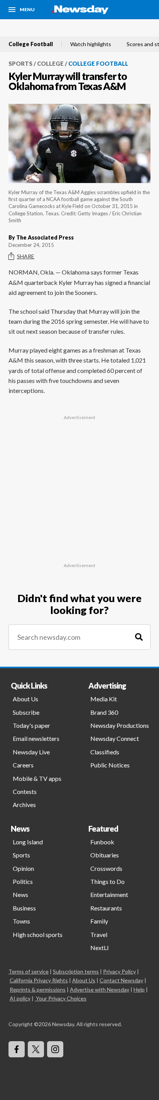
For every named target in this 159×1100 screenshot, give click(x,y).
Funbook (102, 841)
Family (99, 921)
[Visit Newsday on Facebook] (16, 1049)
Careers (23, 765)
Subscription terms (76, 971)
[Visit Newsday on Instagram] (55, 1049)
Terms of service (28, 971)
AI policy (20, 998)
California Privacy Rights (39, 980)
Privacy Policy (119, 971)
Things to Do (107, 881)
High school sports (38, 934)
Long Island (28, 841)
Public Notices (110, 765)
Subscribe (26, 712)
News (20, 894)
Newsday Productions (119, 725)
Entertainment (109, 894)
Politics (23, 881)
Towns (21, 921)
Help (139, 989)
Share (25, 256)
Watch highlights (90, 44)
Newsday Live (31, 752)
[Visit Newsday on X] (36, 1049)
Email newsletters (36, 738)
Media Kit (103, 698)
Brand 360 (104, 712)
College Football (30, 44)
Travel (98, 934)
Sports (20, 63)
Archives (24, 804)
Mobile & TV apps (37, 778)
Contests (25, 791)
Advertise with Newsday (99, 989)
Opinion (23, 868)
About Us (25, 698)
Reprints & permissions (38, 989)
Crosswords (106, 868)
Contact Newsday (121, 980)
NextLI (99, 947)
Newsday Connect (114, 738)
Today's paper (31, 725)
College (50, 63)
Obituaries (104, 855)
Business (24, 908)
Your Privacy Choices (61, 998)
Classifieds (104, 752)
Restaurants (106, 908)
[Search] (139, 637)
